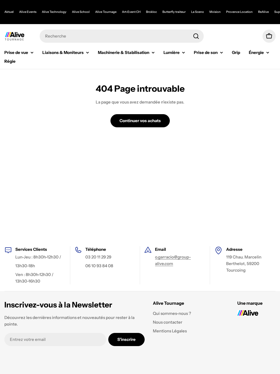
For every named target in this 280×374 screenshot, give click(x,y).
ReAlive (263, 12)
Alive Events (27, 12)
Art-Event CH (131, 12)
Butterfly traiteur (174, 12)
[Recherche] (196, 36)
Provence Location (239, 12)
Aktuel (9, 12)
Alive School (81, 12)
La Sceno (197, 12)
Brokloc (151, 12)
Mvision (215, 12)
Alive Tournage (105, 12)
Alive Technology (54, 12)
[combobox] (122, 36)
